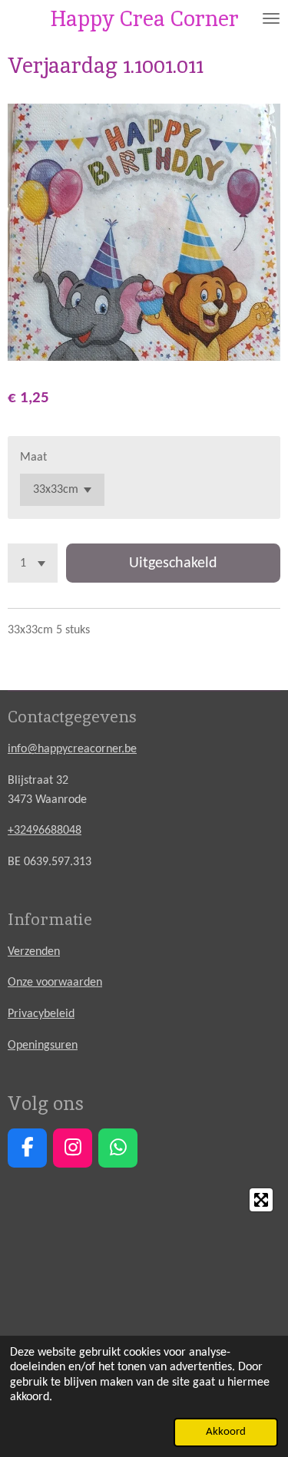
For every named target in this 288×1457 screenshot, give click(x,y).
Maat (33, 457)
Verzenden (34, 952)
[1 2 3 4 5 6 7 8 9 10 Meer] (33, 563)
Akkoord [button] (226, 1432)
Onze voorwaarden (55, 982)
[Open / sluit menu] (271, 18)
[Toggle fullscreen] (261, 1199)
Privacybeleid (41, 1014)
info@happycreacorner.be (72, 749)
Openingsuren (43, 1045)
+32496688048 (44, 830)
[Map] (144, 1296)
